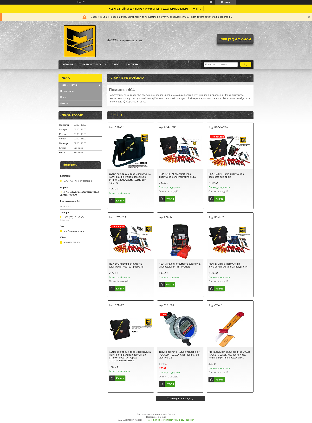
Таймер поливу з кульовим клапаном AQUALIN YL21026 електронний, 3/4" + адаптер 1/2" (180, 354)
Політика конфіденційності (181, 420)
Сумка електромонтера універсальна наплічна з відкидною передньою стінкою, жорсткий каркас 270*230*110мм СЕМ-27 (130, 356)
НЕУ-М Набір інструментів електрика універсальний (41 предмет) (179, 265)
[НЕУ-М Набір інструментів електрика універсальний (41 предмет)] (180, 241)
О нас (115, 64)
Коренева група (135, 101)
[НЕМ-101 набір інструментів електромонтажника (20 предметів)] (230, 241)
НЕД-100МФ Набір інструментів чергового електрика (226, 175)
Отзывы (64, 103)
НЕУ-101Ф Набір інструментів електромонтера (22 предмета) (126, 265)
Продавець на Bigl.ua (156, 417)
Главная (67, 64)
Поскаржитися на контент (156, 420)
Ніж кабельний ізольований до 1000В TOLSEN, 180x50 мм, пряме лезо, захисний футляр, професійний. (229, 354)
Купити (120, 200)
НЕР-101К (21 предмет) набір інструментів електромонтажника (177, 175)
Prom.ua (171, 414)
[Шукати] (245, 64)
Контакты (131, 64)
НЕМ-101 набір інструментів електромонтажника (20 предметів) (227, 265)
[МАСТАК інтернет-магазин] (79, 40)
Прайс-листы (67, 91)
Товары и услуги (90, 64)
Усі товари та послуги (179, 398)
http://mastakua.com (74, 231)
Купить (197, 8)
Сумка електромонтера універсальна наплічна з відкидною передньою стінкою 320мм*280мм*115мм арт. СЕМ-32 (130, 178)
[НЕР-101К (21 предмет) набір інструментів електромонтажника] (180, 151)
